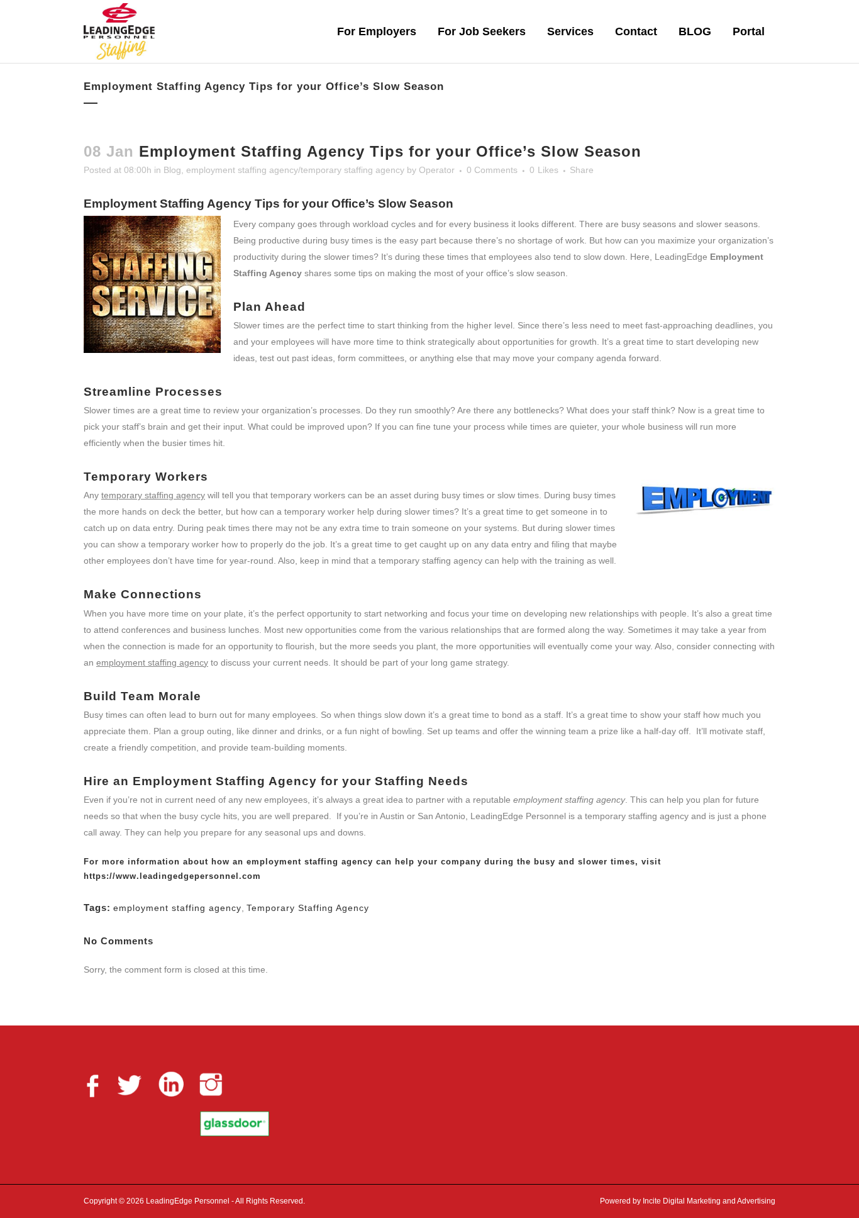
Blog (172, 170)
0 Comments (492, 170)
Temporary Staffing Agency (308, 908)
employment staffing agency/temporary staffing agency (295, 170)
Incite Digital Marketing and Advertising (708, 1201)
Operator (437, 170)
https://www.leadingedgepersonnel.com (172, 876)
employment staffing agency (310, 861)
